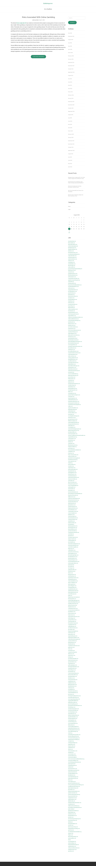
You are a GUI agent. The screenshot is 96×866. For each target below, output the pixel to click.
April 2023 (70, 127)
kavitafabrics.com (71, 611)
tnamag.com (70, 657)
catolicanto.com (71, 443)
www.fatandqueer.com (72, 712)
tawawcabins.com (71, 377)
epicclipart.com (71, 297)
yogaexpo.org (71, 453)
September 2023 (71, 111)
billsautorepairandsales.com (74, 791)
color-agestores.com (72, 461)
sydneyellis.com (71, 425)
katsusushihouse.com (72, 529)
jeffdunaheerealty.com (72, 702)
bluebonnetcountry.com (73, 296)
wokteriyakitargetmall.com (73, 422)
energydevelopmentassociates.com (75, 346)
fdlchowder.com (71, 725)
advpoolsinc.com (71, 634)
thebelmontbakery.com (72, 275)
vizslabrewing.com (72, 385)
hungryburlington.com (72, 559)
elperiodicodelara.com (72, 244)
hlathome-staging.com (72, 420)
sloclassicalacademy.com (73, 501)
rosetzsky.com (71, 534)
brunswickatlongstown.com (73, 561)
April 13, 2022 (42, 20)
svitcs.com (70, 648)
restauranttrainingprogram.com (74, 428)
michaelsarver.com (72, 417)
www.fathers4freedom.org (73, 697)
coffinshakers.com (71, 550)
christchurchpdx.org (72, 516)
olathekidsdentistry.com (73, 399)
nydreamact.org (71, 288)
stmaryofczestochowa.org (73, 551)
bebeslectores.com (72, 336)
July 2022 (70, 157)
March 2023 (70, 130)
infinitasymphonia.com (72, 525)
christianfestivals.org (72, 579)
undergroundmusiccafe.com (73, 847)
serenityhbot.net (71, 689)
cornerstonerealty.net (72, 757)
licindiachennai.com (72, 247)
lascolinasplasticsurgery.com (74, 729)
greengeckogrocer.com (72, 419)
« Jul (69, 232)
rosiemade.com (71, 396)
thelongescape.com (72, 574)
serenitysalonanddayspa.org (73, 254)
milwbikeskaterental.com (73, 590)
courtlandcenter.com (72, 624)
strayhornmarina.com (72, 506)
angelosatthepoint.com (72, 636)
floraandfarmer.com (72, 347)
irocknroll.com (71, 372)
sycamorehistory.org (72, 755)
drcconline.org (71, 629)
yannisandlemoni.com (72, 388)
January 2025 (70, 59)
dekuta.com (70, 749)
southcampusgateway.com (73, 314)
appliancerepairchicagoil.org (74, 280)
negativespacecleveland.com (74, 597)
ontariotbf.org (71, 281)
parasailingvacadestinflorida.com (75, 807)
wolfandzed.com (71, 747)
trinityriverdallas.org (72, 446)
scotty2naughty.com (72, 540)
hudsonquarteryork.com (73, 778)
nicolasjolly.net (71, 524)
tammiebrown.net (71, 571)
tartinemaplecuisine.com (73, 563)
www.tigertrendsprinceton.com (74, 695)
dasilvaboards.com (72, 503)
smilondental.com (71, 411)
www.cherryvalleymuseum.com (74, 330)
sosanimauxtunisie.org (72, 304)
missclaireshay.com (72, 241)
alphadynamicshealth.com (73, 810)
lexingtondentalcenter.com (73, 424)
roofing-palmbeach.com (73, 357)
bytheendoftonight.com (73, 469)
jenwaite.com (70, 817)
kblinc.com (70, 391)
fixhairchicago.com (72, 642)
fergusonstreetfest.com (72, 796)
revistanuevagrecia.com (73, 537)
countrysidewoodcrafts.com (73, 278)
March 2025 (70, 52)
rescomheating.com (72, 841)
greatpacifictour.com (72, 619)
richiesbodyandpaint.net (73, 246)
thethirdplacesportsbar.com (73, 770)
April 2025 (70, 49)
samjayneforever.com (72, 797)
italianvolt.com (71, 382)
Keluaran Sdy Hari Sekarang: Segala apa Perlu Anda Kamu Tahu (75, 195)
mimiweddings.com (72, 843)
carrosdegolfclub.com (72, 344)
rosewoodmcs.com (72, 754)
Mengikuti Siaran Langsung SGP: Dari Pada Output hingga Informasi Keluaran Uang (76, 178)
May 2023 (70, 124)
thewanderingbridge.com (73, 555)
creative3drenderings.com (73, 673)
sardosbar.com (71, 380)
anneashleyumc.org (72, 713)
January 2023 (70, 137)
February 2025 (71, 55)
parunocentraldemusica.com (74, 783)
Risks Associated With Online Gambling (38, 17)
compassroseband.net (72, 652)
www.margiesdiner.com (73, 723)
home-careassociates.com (73, 454)
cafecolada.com (71, 480)
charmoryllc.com (71, 488)
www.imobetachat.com (72, 679)
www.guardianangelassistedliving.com (76, 784)
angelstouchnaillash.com (73, 407)
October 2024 (70, 68)
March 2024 (70, 91)
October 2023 (70, 108)
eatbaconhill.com (71, 267)
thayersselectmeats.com (73, 660)
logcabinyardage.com (72, 676)
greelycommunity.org (72, 530)
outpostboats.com (71, 467)
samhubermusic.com (72, 849)
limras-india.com (71, 242)
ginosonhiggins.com (72, 585)
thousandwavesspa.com (73, 623)
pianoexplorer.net (71, 763)
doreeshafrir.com (71, 542)
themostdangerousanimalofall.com (75, 493)
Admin (37, 20)
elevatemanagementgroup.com (74, 818)
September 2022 (71, 150)
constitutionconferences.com (74, 645)
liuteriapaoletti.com (72, 598)
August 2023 (70, 114)
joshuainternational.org (73, 690)
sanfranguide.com (71, 487)
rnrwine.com (70, 825)
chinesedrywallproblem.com (74, 601)
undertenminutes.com (72, 259)
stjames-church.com (72, 538)
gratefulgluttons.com (72, 472)
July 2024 (70, 78)
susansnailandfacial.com (73, 692)
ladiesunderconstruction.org (73, 335)
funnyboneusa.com (72, 606)
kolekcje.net (70, 441)
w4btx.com (70, 406)
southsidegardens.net (72, 765)
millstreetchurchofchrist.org (73, 805)
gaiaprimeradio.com (72, 569)
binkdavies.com (71, 514)
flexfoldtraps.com (71, 707)
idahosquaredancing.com (73, 375)
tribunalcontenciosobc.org (73, 500)
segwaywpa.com (71, 663)
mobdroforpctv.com (72, 474)
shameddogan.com (72, 669)
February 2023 (71, 134)
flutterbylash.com (71, 812)
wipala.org (70, 462)
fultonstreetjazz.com (72, 323)
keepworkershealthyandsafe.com (75, 284)
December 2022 (71, 140)
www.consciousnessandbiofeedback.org (76, 758)
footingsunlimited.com (72, 718)
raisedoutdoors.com (72, 367)
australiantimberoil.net (72, 338)
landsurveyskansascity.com (73, 715)
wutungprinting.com (72, 587)
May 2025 (70, 46)
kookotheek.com (71, 310)
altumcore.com (71, 653)
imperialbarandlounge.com (73, 365)
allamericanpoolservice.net (73, 430)
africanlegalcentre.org (72, 527)
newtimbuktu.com (71, 263)
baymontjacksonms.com (73, 592)
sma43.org (70, 733)
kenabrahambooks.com (73, 517)
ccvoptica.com (71, 741)
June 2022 (70, 160)
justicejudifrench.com (72, 553)
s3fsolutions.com (71, 349)
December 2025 (71, 36)
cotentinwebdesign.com (73, 331)
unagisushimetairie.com (73, 289)
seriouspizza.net (71, 650)
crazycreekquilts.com (72, 513)
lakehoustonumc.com (72, 684)
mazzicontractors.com (72, 768)
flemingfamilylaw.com (72, 823)
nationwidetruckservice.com (73, 616)
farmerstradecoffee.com (73, 674)
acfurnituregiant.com (72, 257)
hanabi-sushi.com (71, 746)
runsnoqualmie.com (72, 720)
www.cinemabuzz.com (72, 750)
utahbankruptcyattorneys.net (74, 370)
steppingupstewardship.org (73, 739)
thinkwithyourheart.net (72, 369)
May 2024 (70, 85)
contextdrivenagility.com (73, 547)
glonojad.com (71, 535)
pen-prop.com (71, 694)
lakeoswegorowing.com (73, 826)
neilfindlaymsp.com (72, 626)
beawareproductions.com (73, 545)
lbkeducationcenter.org (72, 445)
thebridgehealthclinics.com (73, 666)
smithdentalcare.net (72, 846)
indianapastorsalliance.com (73, 637)
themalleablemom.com (72, 556)
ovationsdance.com (72, 438)
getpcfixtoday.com (71, 293)
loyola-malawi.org (71, 464)
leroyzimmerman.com (72, 820)
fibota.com (70, 779)
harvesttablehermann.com (73, 343)
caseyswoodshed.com (72, 640)
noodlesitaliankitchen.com (73, 286)
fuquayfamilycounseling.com (74, 828)
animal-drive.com (71, 655)
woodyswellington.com (72, 773)
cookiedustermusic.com (73, 608)
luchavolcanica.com (72, 613)
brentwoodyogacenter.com (73, 736)
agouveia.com (71, 830)
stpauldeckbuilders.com (73, 716)
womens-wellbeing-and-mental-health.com (76, 435)
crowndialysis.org (71, 427)
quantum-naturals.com (72, 792)
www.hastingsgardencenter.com (74, 762)
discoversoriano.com (72, 482)
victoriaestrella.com (72, 621)
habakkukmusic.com (72, 686)
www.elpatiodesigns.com (73, 776)
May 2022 (70, 163)
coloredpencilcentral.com (73, 362)
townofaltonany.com (72, 593)
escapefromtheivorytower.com (74, 352)
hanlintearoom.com (72, 813)
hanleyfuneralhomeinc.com (73, 401)
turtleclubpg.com (71, 618)
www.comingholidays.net (73, 485)
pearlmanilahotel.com (72, 299)
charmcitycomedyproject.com (74, 543)
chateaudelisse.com (72, 315)
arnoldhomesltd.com (72, 360)
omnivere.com (71, 260)
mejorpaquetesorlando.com (73, 403)
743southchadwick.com (72, 354)
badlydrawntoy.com (72, 682)
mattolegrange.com (72, 576)
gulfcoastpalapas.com (72, 665)
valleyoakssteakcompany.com (74, 639)
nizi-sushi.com (71, 566)
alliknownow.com (71, 496)
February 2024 (71, 95)
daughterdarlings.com (72, 249)
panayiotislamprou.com (73, 312)
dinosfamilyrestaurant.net (73, 339)
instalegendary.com (72, 283)
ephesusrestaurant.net (72, 771)
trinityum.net (70, 767)
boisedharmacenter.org (72, 459)
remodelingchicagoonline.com (74, 734)
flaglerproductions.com (73, 508)
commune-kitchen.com (72, 519)
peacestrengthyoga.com (73, 703)
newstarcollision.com (72, 412)
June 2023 (70, 121)
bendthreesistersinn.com (73, 603)
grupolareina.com (71, 328)
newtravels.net (71, 271)
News (69, 206)
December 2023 (71, 101)
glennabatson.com (71, 504)
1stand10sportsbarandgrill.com (74, 404)
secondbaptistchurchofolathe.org (74, 831)
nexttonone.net (71, 687)
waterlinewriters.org (72, 668)
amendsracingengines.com (73, 708)
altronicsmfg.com (71, 265)
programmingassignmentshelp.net (75, 268)
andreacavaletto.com (72, 456)
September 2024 (71, 72)
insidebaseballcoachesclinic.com (74, 802)
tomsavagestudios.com (72, 433)
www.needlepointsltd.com (73, 726)
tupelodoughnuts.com (72, 398)
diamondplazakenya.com (73, 788)
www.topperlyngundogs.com (74, 699)
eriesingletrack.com (72, 393)
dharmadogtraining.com (73, 836)
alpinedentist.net (71, 307)
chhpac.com (70, 834)
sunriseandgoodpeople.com (73, 600)
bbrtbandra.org (71, 294)
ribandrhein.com (71, 440)
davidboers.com (71, 678)
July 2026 (70, 33)
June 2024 (70, 82)
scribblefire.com (71, 451)
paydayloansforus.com (72, 273)
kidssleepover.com (72, 270)
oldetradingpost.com (72, 333)
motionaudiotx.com (72, 838)
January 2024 (70, 98)
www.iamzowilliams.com (73, 760)
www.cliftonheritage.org (73, 731)
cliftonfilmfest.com (72, 364)
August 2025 (70, 39)
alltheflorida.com (71, 801)
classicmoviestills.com (72, 479)
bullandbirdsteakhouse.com (73, 728)
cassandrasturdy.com (72, 475)
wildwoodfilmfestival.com (73, 318)
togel (69, 209)
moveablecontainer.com (73, 326)
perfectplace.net (71, 448)
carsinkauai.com (71, 804)
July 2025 (70, 42)
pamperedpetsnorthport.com (74, 394)
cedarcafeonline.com (72, 255)
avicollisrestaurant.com (72, 627)
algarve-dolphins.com (72, 582)
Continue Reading (38, 56)
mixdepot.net (70, 752)
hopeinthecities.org (72, 470)
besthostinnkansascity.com (73, 844)
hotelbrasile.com (71, 322)
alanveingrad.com (71, 584)
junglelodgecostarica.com (73, 577)
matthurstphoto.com (72, 799)
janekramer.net (71, 564)
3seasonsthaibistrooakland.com (74, 449)
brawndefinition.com (72, 509)
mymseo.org (70, 833)
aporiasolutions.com (72, 661)
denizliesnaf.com (71, 644)
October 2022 (70, 147)
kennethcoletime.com (72, 558)
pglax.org (70, 595)
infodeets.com (71, 250)
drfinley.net (70, 822)
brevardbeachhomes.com (73, 351)
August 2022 (70, 153)
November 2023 (71, 104)
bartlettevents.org (71, 325)
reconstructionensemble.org (73, 610)
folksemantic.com (71, 378)
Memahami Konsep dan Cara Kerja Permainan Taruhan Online (74, 187)
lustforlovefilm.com (72, 522)
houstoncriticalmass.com (73, 492)
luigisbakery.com (71, 744)
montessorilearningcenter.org (74, 794)
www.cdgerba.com (72, 781)
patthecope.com (71, 647)
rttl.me (69, 839)
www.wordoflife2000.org (73, 373)
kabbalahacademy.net (72, 409)
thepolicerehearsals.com (73, 495)
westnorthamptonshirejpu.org (74, 320)
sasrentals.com (71, 414)
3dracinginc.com (71, 490)
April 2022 (70, 166)
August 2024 (70, 75)
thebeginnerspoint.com (73, 483)
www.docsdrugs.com (72, 721)
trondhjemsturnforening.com (74, 786)
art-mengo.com (71, 568)
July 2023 (70, 117)
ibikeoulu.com (71, 548)
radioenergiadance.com (73, 309)
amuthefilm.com (71, 521)
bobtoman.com (71, 302)
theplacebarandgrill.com (73, 631)
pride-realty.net (71, 809)
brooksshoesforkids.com (73, 658)
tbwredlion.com (71, 789)
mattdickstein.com (71, 681)
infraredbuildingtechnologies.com (75, 341)
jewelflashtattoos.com (72, 291)
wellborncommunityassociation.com (75, 317)
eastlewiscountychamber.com (74, 498)
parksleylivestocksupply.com (74, 458)
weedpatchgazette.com (72, 390)
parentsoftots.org (71, 671)
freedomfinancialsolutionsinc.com (75, 705)
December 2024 (71, 62)
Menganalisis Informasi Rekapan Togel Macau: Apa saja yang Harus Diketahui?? (76, 182)
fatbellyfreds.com (71, 775)
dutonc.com (70, 572)
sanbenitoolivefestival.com (73, 477)
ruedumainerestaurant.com (73, 532)
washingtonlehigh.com (72, 742)
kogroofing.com (71, 305)
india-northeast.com (72, 356)
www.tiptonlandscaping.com (74, 737)
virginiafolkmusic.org (72, 436)
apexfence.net (71, 851)
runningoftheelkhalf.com (73, 700)
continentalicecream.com (73, 511)
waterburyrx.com (71, 632)
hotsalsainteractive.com (73, 252)
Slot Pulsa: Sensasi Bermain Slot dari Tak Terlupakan (75, 191)
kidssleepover (48, 3)
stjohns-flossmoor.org (72, 605)
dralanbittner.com (71, 386)
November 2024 (71, 65)
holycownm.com (71, 614)
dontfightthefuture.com (72, 359)
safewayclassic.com (72, 276)
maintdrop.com (71, 301)
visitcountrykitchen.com (73, 580)
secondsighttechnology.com (73, 415)
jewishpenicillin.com (72, 432)
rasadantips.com (71, 262)
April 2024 (70, 88)
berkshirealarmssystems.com (74, 383)
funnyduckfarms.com (72, 815)
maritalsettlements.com (72, 589)
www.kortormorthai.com (73, 710)
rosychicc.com (71, 466)
